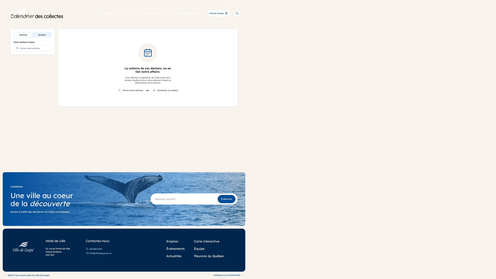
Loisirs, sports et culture (152, 13)
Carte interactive (206, 241)
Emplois (172, 241)
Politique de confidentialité (227, 275)
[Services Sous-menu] (134, 13)
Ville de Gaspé (107, 13)
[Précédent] (16, 3)
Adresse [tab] (23, 34)
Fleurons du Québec (209, 256)
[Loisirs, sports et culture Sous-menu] (167, 13)
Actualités (173, 256)
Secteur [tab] (42, 34)
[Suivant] (18, 3)
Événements (175, 249)
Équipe (199, 249)
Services (127, 13)
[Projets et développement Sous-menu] (202, 13)
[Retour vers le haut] (484, 270)
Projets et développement (186, 13)
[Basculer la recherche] (237, 13)
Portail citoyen (217, 13)
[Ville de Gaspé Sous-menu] (117, 13)
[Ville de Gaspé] (23, 247)
